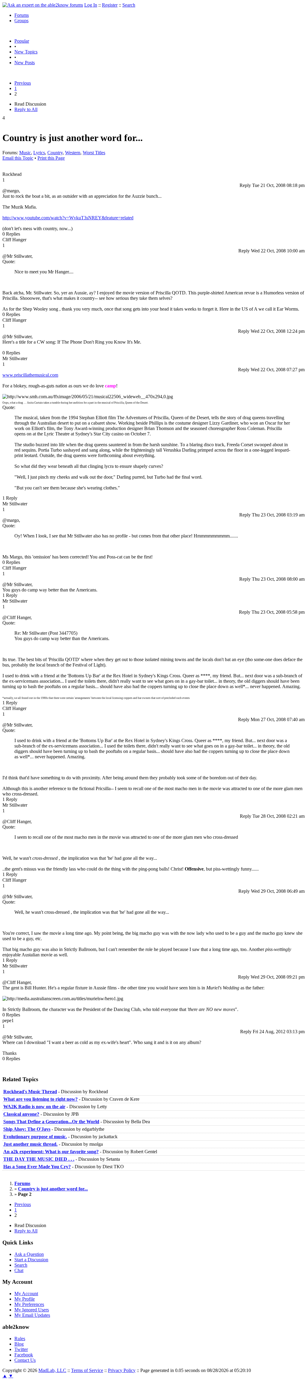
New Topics (25, 51)
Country (55, 152)
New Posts (24, 62)
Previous (22, 83)
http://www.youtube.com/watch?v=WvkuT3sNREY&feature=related (67, 217)
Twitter (21, 1349)
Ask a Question (29, 1254)
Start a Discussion (31, 1259)
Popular (21, 41)
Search (128, 5)
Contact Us (25, 1360)
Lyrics (39, 152)
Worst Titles (94, 152)
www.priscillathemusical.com (30, 375)
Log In (90, 5)
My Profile (24, 1298)
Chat (18, 1270)
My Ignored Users (31, 1309)
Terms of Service (87, 1370)
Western (72, 152)
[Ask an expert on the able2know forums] (42, 5)
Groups (21, 20)
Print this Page (51, 158)
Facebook (23, 1354)
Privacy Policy (122, 1370)
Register (110, 5)
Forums (21, 15)
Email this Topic (17, 158)
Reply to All (25, 109)
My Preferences (29, 1304)
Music (25, 152)
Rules (19, 1338)
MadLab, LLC (52, 1370)
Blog (19, 1343)
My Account (26, 1293)
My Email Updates (32, 1315)
